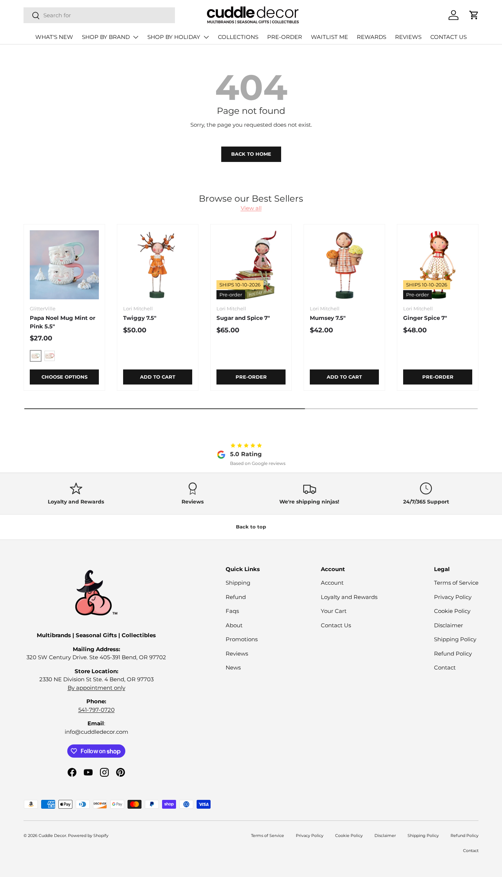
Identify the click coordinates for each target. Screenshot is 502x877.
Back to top (251, 527)
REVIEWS (408, 36)
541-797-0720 (96, 709)
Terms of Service (456, 582)
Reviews (237, 653)
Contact (445, 667)
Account (332, 582)
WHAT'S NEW (54, 36)
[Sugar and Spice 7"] (251, 264)
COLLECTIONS (238, 36)
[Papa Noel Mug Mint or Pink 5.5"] (64, 264)
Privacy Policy (452, 596)
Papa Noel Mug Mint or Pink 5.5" (62, 322)
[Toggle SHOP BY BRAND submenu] (135, 37)
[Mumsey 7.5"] (344, 264)
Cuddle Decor (52, 835)
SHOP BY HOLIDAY (173, 36)
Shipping (238, 582)
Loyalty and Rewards (349, 596)
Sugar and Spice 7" (243, 317)
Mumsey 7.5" (328, 317)
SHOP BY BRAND (106, 36)
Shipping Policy (455, 639)
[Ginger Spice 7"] (437, 264)
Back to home (251, 154)
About (234, 625)
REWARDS (371, 36)
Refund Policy (453, 653)
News (233, 667)
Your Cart (334, 610)
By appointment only (96, 687)
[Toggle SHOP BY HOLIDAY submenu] (206, 37)
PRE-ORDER (284, 36)
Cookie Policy (452, 610)
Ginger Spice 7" (425, 317)
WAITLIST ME (329, 36)
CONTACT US (448, 36)
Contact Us (336, 625)
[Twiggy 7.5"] (157, 264)
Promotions (242, 639)
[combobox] (99, 15)
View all (251, 208)
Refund (236, 596)
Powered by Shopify (88, 835)
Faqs (232, 610)
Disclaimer (448, 625)
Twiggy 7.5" (140, 317)
